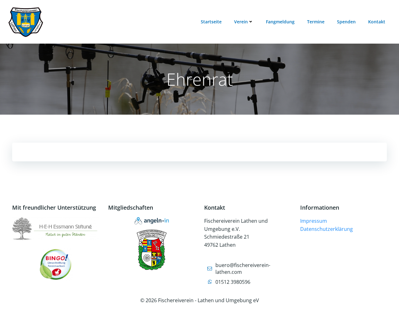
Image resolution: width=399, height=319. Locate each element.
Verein (241, 22)
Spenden (346, 22)
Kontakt (376, 22)
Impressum (313, 220)
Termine (315, 22)
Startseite (211, 22)
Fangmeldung (280, 22)
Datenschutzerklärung (326, 229)
